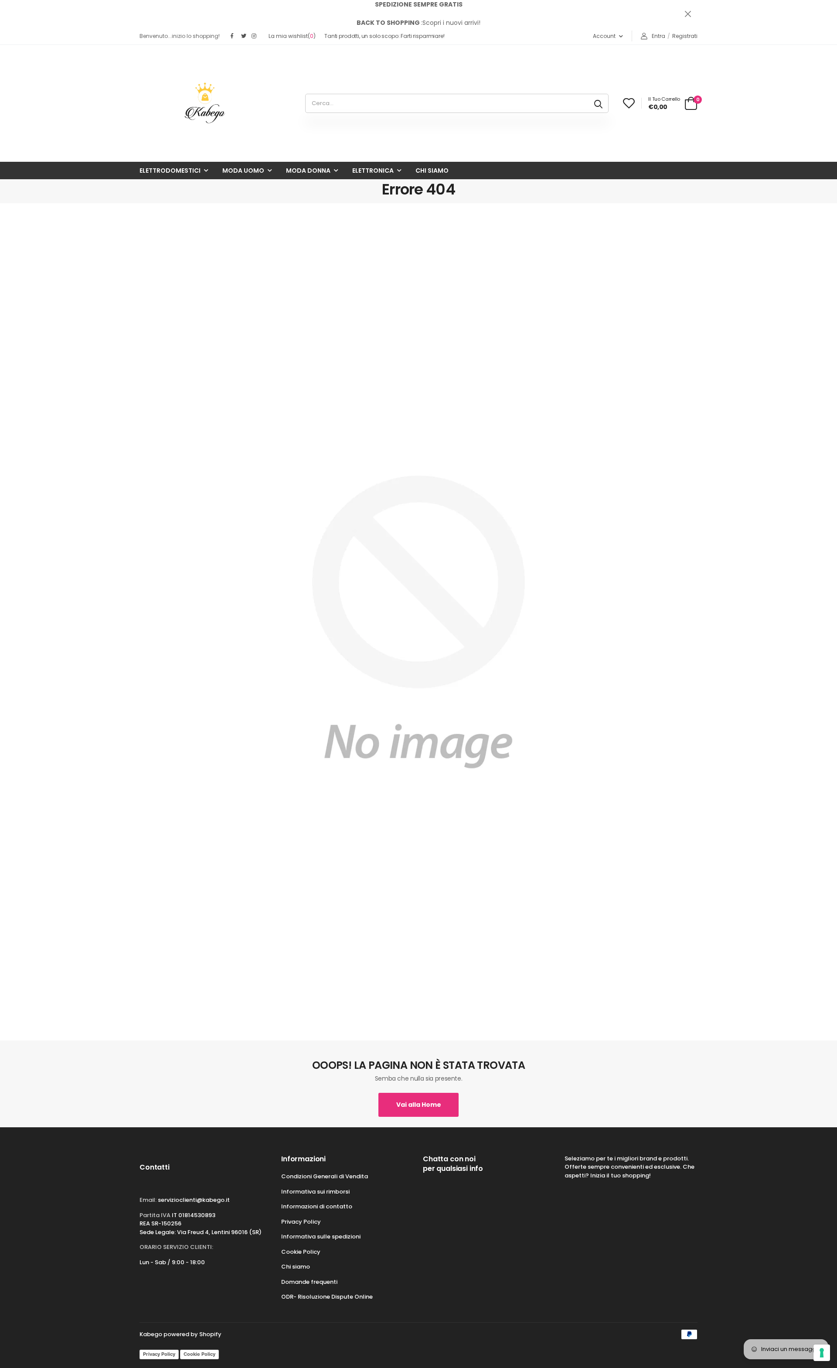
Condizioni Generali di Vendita (324, 1176)
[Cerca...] (598, 103)
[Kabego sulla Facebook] (234, 36)
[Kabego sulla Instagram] (255, 36)
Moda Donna (308, 170)
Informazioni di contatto (316, 1206)
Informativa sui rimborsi (315, 1191)
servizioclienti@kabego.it (194, 1200)
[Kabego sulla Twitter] (244, 36)
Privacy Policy (301, 1222)
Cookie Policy (300, 1252)
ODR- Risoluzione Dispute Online (327, 1297)
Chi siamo (432, 170)
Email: (148, 1200)
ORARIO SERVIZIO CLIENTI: (176, 1247)
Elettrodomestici (170, 170)
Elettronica (373, 170)
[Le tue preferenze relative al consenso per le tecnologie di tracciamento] (821, 1352)
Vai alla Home (418, 1104)
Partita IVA (155, 1215)
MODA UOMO (243, 170)
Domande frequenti (309, 1282)
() (292, 36)
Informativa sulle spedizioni (321, 1236)
